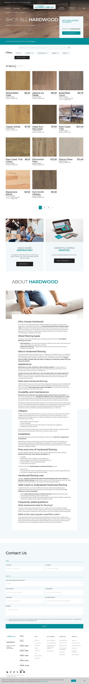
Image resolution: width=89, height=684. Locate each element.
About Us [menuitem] (74, 640)
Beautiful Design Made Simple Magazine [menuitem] (51, 647)
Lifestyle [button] (28, 53)
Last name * (48, 565)
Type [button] (17, 53)
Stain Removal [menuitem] (63, 640)
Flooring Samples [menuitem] (51, 643)
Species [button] (54, 53)
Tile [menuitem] (36, 653)
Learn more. (44, 681)
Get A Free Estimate (70, 33)
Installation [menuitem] (62, 654)
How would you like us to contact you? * (15, 580)
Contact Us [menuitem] (74, 648)
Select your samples (63, 260)
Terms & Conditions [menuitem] (74, 651)
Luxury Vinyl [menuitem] (38, 643)
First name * (9, 565)
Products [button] (8, 8)
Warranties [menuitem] (62, 652)
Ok (73, 680)
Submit (44, 626)
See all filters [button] (21, 57)
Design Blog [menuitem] (50, 651)
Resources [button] (17, 8)
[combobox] (43, 47)
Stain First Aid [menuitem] (62, 643)
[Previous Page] (36, 207)
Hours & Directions (61, 8)
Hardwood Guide (75, 28)
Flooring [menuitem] (37, 640)
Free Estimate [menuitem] (38, 655)
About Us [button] (25, 8)
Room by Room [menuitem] (76, 643)
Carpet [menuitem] (36, 648)
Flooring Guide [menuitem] (63, 645)
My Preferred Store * (50, 597)
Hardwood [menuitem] (37, 645)
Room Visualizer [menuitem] (51, 640)
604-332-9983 (26, 2)
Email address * (49, 588)
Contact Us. (33, 41)
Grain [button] (64, 53)
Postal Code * (9, 597)
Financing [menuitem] (37, 658)
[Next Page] (52, 207)
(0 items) (84, 8)
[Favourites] (81, 8)
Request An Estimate (72, 8)
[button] (79, 8)
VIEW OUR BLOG (23, 264)
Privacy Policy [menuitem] (75, 654)
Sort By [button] (20, 66)
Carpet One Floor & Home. (17, 675)
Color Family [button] (41, 53)
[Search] (69, 47)
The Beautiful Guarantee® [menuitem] (62, 648)
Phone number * (10, 588)
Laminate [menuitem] (37, 650)
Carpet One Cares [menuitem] (76, 645)
